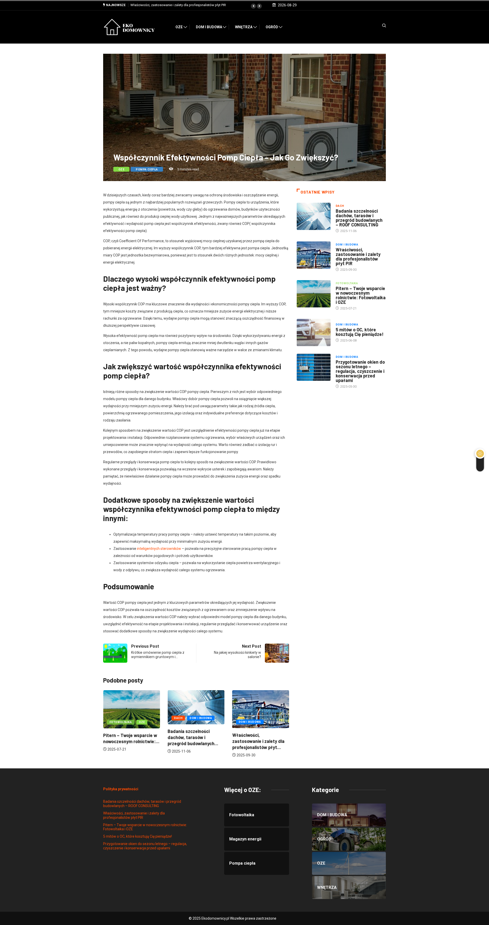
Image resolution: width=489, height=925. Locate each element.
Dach (114, 718)
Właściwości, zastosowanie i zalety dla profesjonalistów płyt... (194, 741)
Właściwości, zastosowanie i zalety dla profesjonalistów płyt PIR (358, 256)
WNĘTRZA (243, 27)
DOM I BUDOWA (209, 27)
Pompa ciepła (147, 169)
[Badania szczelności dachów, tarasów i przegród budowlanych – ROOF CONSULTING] (314, 216)
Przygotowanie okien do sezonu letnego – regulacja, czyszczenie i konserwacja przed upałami (360, 371)
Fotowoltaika (250, 722)
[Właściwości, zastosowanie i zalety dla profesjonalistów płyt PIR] (314, 254)
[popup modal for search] (377, 27)
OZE (179, 27)
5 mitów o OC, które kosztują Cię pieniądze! (360, 332)
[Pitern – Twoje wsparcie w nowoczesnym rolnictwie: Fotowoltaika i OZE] (314, 293)
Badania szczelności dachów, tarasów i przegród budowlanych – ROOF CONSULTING (359, 217)
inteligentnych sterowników (159, 549)
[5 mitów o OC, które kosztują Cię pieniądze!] (314, 332)
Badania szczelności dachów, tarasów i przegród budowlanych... (128, 737)
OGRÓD (272, 27)
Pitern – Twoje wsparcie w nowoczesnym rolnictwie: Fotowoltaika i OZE (183, 5)
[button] (253, 6)
